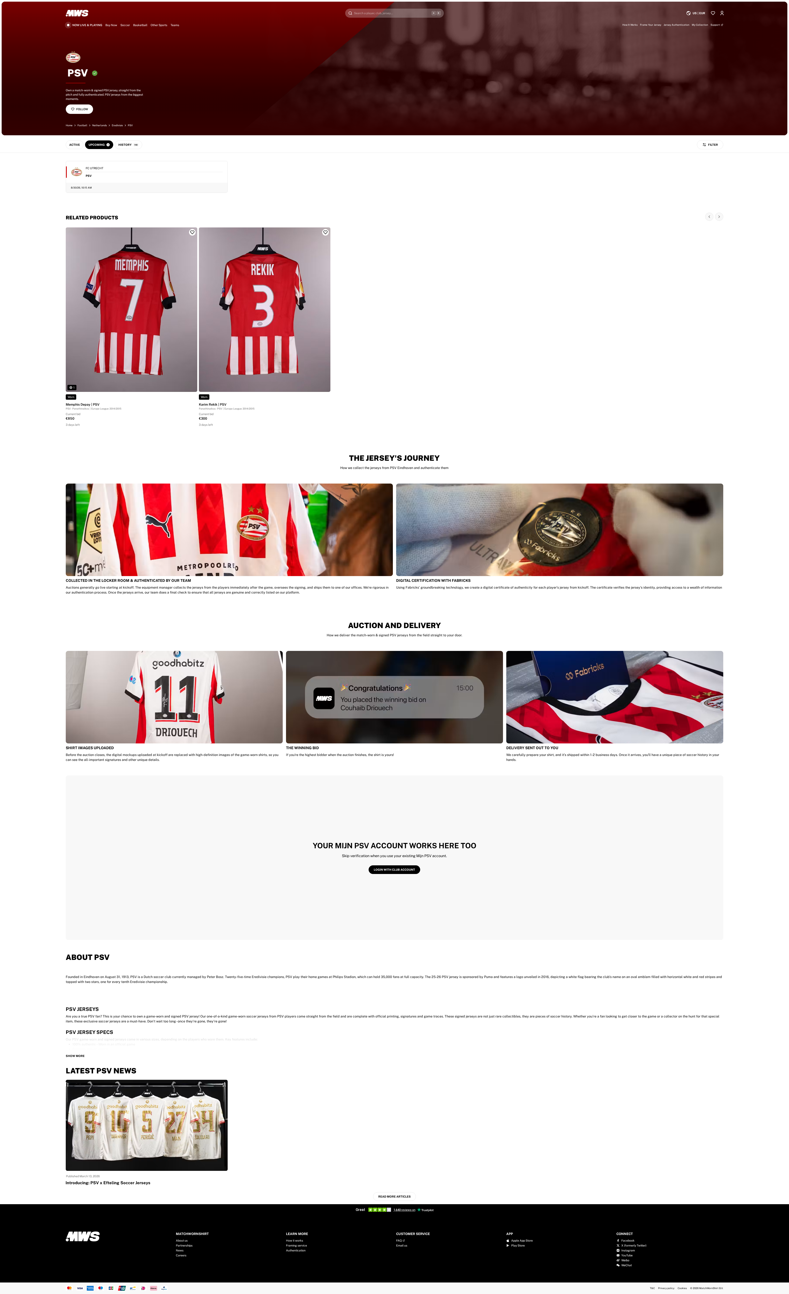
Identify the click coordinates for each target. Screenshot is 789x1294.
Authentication (296, 1250)
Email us (401, 1245)
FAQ (399, 1240)
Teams (175, 25)
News (179, 1250)
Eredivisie (117, 125)
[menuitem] (695, 13)
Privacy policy (666, 1288)
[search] (394, 13)
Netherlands (99, 125)
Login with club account (394, 869)
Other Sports (159, 25)
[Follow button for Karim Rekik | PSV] (325, 232)
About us (182, 1240)
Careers (181, 1255)
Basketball (140, 25)
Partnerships (184, 1245)
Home (69, 125)
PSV (130, 125)
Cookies (682, 1288)
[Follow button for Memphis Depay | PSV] (192, 232)
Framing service (296, 1245)
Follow (82, 109)
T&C (652, 1288)
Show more (75, 1056)
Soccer (125, 25)
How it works (294, 1240)
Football (82, 125)
